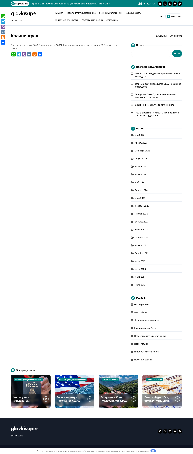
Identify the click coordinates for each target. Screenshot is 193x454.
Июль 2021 (140, 261)
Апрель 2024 (141, 190)
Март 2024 (140, 198)
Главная (59, 13)
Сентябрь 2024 (142, 150)
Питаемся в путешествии (66, 20)
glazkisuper (24, 13)
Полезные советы (133, 13)
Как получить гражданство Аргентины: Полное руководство (157, 75)
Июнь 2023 (140, 245)
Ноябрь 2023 (141, 229)
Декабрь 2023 (141, 221)
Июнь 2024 (140, 174)
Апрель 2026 (141, 143)
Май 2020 (140, 277)
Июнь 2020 (140, 269)
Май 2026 (139, 135)
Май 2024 (140, 182)
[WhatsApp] (3, 16)
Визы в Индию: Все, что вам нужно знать (154, 105)
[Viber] (3, 26)
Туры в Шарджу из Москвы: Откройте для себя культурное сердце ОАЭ (157, 114)
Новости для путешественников (81, 13)
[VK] (3, 32)
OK (153, 451)
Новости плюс (141, 343)
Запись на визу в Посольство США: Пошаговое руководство (158, 85)
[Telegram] (3, 21)
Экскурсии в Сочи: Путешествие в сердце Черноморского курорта (155, 96)
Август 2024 (141, 158)
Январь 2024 (141, 213)
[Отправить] (3, 42)
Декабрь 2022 (141, 253)
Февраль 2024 (142, 206)
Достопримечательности (110, 13)
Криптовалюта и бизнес (92, 20)
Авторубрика (112, 20)
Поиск (140, 45)
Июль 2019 (140, 284)
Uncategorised (141, 304)
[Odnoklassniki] (3, 37)
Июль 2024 (140, 166)
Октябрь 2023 (141, 237)
